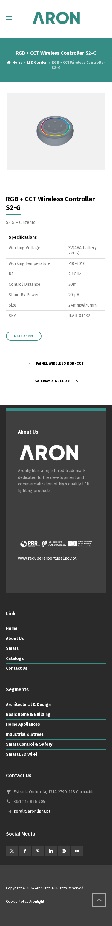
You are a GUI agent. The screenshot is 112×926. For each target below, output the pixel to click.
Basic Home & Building (28, 714)
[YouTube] (77, 851)
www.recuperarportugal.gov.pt (47, 558)
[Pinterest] (38, 851)
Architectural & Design (28, 704)
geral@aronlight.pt (31, 811)
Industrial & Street (24, 734)
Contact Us (16, 668)
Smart (12, 648)
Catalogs (15, 658)
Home (11, 628)
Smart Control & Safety (29, 744)
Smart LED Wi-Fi (21, 754)
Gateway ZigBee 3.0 (52, 381)
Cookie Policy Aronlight (25, 902)
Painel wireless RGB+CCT (59, 363)
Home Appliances (23, 724)
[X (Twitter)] (12, 851)
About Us (15, 638)
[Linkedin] (51, 851)
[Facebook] (25, 851)
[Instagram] (64, 851)
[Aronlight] (56, 17)
